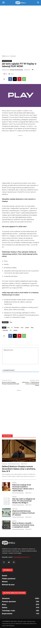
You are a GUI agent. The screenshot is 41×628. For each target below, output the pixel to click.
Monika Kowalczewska (16, 69)
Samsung (4, 463)
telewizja (5, 330)
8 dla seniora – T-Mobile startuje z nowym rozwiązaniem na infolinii (30, 384)
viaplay (15, 330)
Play (11, 322)
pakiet (27, 327)
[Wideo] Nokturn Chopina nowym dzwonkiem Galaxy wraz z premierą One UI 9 (18, 468)
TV (10, 330)
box (8, 327)
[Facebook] (10, 79)
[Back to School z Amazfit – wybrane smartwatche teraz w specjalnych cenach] (6, 524)
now (22, 327)
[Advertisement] (20, 29)
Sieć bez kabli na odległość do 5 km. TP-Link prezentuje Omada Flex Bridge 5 (23, 501)
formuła (16, 327)
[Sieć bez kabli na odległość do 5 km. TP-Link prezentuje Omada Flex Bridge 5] (6, 500)
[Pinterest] (19, 79)
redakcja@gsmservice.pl (21, 557)
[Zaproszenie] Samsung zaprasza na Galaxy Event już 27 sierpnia (23, 513)
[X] (15, 79)
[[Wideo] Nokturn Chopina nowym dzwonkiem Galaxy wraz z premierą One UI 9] (19, 451)
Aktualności (13, 56)
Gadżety (14, 482)
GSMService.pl (5, 56)
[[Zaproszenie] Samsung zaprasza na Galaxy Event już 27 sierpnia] (6, 512)
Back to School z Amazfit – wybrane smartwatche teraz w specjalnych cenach (23, 525)
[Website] (14, 562)
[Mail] (9, 562)
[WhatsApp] (24, 79)
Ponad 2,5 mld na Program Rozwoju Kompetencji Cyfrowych (10, 383)
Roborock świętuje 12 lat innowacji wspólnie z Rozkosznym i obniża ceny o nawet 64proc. (23, 488)
